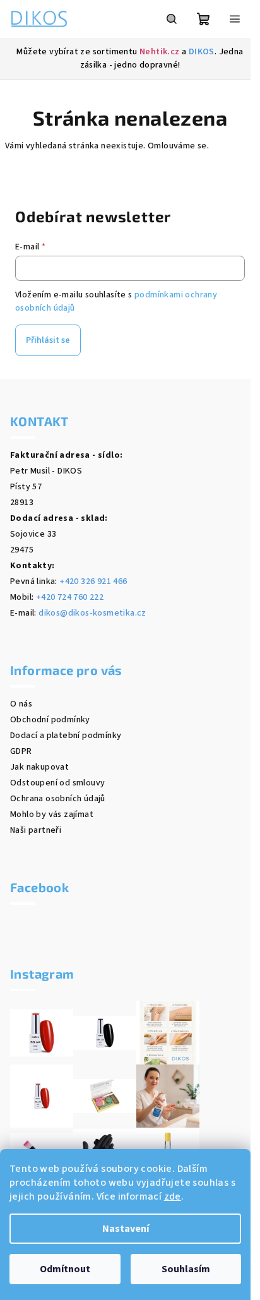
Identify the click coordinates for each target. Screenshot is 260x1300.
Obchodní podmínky (50, 719)
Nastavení (125, 1229)
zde (172, 1196)
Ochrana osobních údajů (57, 798)
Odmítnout (65, 1269)
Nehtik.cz (159, 51)
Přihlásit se (48, 340)
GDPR (21, 751)
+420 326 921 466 (93, 581)
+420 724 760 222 (69, 597)
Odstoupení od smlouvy (57, 783)
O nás (21, 704)
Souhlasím (186, 1269)
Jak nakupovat (39, 767)
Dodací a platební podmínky (65, 735)
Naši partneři (35, 830)
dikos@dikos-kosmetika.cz (92, 613)
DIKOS (202, 51)
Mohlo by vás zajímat (51, 814)
